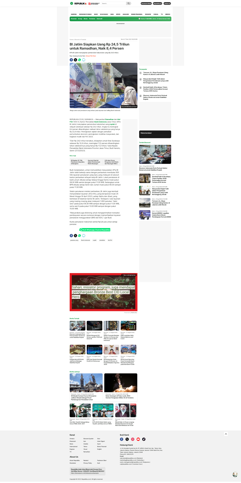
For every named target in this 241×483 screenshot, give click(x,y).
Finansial (74, 18)
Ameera (72, 438)
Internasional (73, 446)
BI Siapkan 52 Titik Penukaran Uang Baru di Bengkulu (78, 162)
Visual (85, 449)
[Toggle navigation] (72, 3)
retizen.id (167, 3)
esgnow (148, 14)
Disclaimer (73, 463)
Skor (98, 438)
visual (155, 14)
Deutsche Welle (146, 3)
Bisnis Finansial (137, 14)
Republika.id (157, 3)
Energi (80, 18)
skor (96, 14)
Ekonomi (77, 39)
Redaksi (86, 460)
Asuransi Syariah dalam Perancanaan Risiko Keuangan (94, 162)
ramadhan (102, 240)
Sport (99, 444)
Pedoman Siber (101, 460)
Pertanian (92, 18)
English (99, 449)
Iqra (85, 441)
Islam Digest (101, 441)
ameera (74, 14)
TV (162, 14)
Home (71, 39)
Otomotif (99, 18)
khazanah (104, 14)
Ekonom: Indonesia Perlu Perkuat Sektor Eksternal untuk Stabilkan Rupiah (155, 97)
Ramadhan (109, 119)
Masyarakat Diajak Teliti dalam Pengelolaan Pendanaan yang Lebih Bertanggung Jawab (156, 81)
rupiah (112, 124)
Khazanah (73, 441)
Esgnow (72, 449)
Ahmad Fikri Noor (91, 56)
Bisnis (86, 18)
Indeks (167, 14)
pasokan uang (74, 240)
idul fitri (110, 240)
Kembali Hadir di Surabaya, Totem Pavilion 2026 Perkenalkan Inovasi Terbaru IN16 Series (155, 89)
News (71, 444)
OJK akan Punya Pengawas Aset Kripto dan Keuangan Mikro (111, 162)
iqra (112, 14)
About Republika (75, 460)
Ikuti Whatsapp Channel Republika (96, 230)
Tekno (85, 446)
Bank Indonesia (100, 122)
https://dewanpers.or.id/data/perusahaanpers (85, 473)
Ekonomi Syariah (85, 14)
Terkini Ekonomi (144, 142)
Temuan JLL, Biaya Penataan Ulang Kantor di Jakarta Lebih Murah (155, 73)
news (118, 14)
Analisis (86, 444)
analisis (126, 14)
